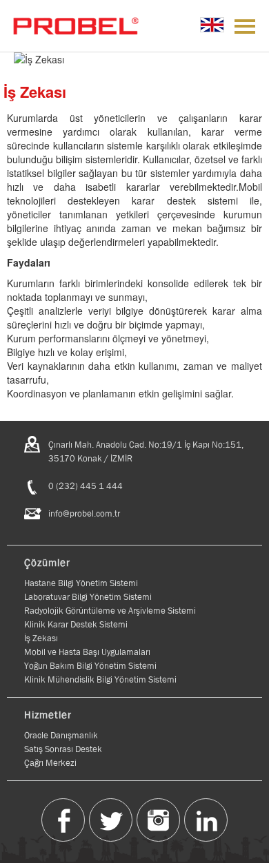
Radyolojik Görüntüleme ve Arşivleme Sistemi (110, 610)
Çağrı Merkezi (50, 763)
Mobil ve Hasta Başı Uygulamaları (87, 652)
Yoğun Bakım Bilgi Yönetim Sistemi (90, 666)
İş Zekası (41, 638)
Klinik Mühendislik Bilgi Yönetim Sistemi (100, 679)
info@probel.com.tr (84, 513)
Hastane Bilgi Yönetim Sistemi (81, 583)
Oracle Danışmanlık (61, 735)
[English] (212, 24)
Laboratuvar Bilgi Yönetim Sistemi (88, 597)
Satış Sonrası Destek (63, 749)
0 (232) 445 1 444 (85, 486)
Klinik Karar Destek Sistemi (76, 624)
